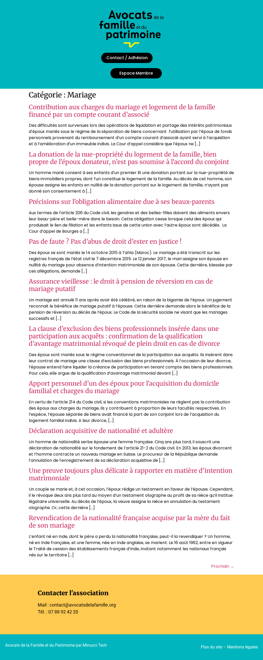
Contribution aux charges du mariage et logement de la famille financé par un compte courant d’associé (122, 111)
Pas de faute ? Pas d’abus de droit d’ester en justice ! (105, 242)
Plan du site (211, 647)
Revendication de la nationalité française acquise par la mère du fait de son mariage (129, 521)
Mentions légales (242, 647)
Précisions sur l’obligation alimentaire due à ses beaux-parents (121, 202)
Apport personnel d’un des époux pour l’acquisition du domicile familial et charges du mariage (124, 387)
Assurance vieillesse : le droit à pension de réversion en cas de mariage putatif (121, 285)
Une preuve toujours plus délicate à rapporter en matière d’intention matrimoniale (130, 474)
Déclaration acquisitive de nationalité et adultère (101, 431)
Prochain (222, 566)
